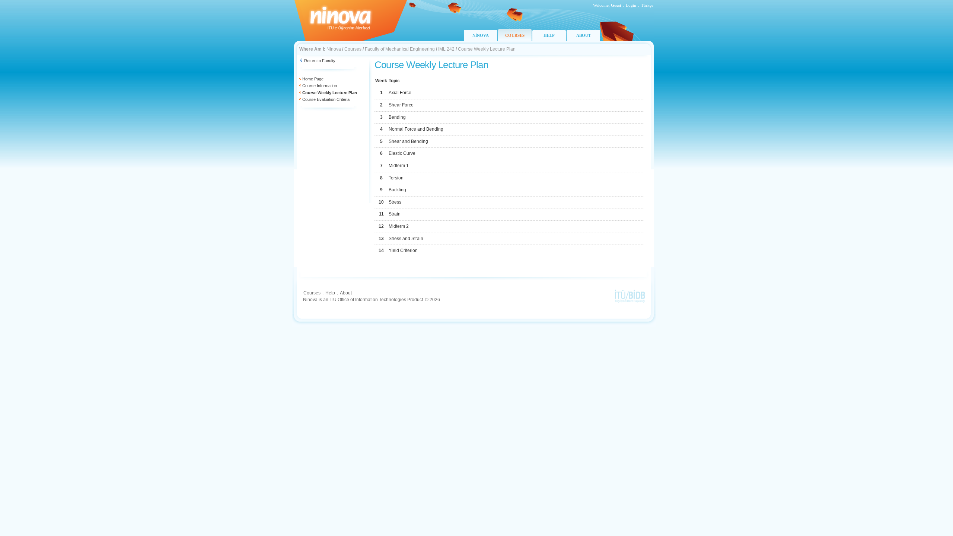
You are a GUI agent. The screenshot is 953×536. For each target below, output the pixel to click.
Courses (352, 49)
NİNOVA (480, 35)
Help (330, 293)
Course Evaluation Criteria (326, 99)
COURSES (515, 35)
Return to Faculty (319, 60)
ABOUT (583, 35)
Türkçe (647, 5)
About (346, 293)
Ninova (333, 49)
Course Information (319, 85)
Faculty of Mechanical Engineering (400, 49)
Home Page (312, 79)
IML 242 (446, 49)
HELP (549, 35)
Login (631, 5)
